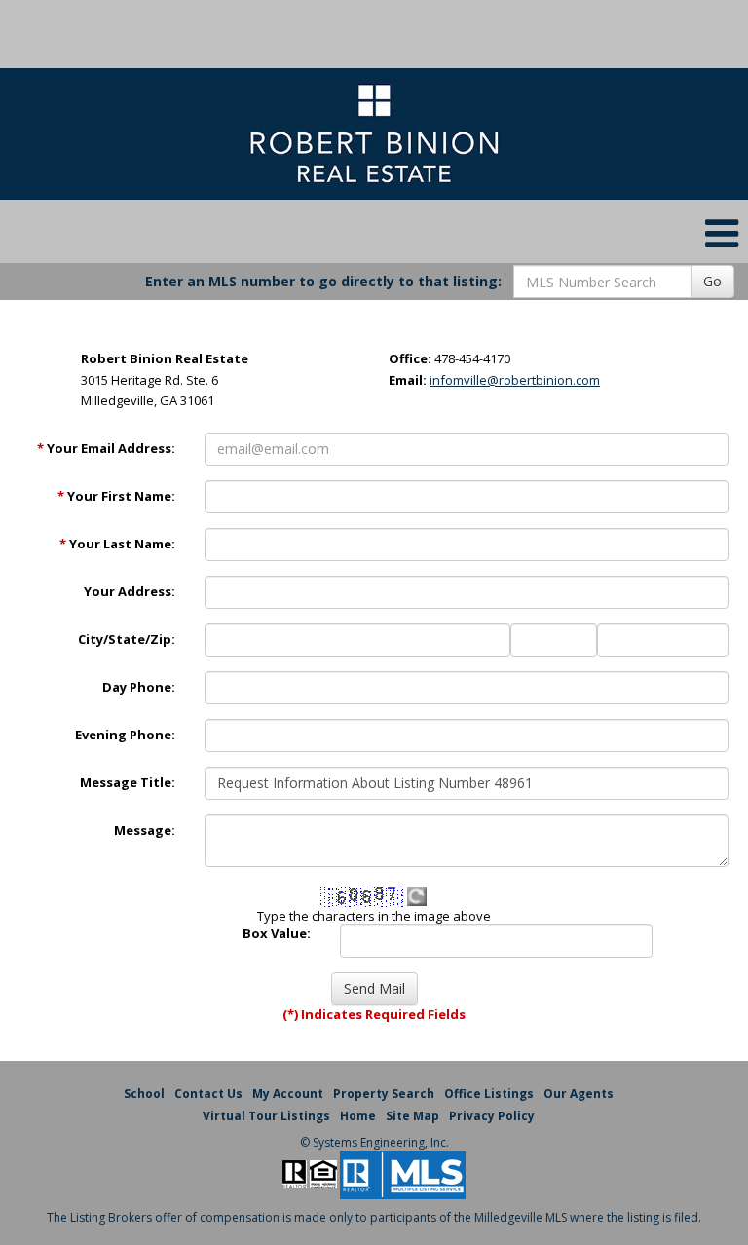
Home (358, 1116)
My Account (287, 1093)
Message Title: (127, 782)
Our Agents (578, 1093)
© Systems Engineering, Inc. (374, 1142)
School (144, 1093)
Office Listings (489, 1093)
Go (712, 281)
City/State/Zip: (126, 639)
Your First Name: (116, 496)
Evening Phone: (125, 734)
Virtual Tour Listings (266, 1116)
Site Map (412, 1116)
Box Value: (277, 933)
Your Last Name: (117, 543)
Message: (144, 830)
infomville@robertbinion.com (515, 380)
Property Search (383, 1093)
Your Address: (129, 591)
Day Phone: (138, 687)
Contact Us (208, 1093)
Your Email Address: (106, 448)
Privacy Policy (492, 1116)
